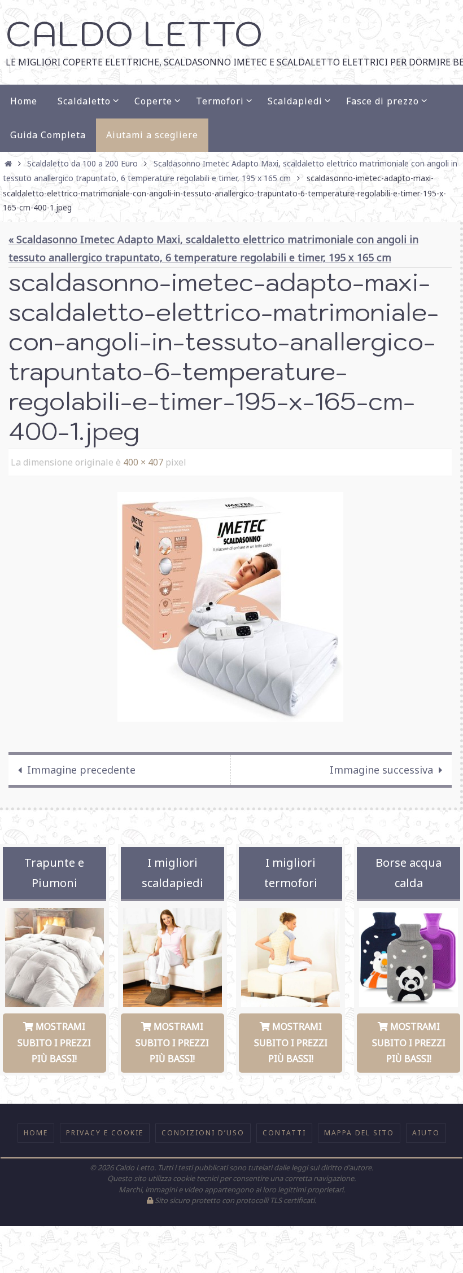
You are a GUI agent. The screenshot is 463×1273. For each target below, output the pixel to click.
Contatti (284, 1130)
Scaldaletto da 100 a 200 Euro (82, 163)
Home (36, 1130)
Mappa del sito (359, 1130)
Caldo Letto (134, 33)
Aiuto (426, 1130)
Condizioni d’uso (202, 1130)
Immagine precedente (81, 767)
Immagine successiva (381, 767)
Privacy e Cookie (104, 1130)
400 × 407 (143, 461)
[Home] (8, 163)
